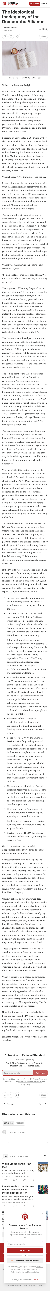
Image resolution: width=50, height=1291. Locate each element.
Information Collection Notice (30, 1082)
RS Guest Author (20, 1202)
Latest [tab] (12, 1156)
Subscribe (34, 4)
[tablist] (13, 1123)
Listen (44, 29)
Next (41, 1104)
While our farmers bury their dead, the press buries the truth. (18, 1171)
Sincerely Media (23, 77)
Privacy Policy (33, 1272)
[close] (42, 1213)
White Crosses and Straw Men (16, 1165)
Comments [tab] (8, 1123)
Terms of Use (38, 1079)
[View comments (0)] (11, 36)
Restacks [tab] (20, 1123)
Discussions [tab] (23, 1156)
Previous (10, 1104)
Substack (12, 1285)
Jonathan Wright (9, 27)
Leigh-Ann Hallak (21, 1176)
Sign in (44, 4)
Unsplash (37, 77)
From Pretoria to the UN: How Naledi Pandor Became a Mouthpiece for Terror (18, 1189)
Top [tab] (5, 1156)
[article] (25, 1171)
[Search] (45, 1156)
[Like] (4, 36)
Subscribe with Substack (27, 1260)
